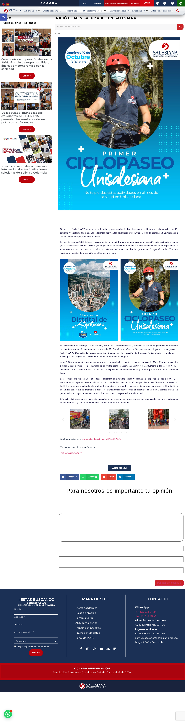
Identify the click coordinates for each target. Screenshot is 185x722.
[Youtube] (101, 649)
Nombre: (18, 609)
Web (61, 566)
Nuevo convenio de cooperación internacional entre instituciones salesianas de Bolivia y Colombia (24, 169)
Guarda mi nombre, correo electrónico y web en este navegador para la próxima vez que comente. (112, 577)
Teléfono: (18, 624)
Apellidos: (19, 617)
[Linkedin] (115, 649)
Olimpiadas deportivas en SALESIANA (101, 438)
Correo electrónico (69, 555)
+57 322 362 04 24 (146, 611)
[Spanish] (7, 4)
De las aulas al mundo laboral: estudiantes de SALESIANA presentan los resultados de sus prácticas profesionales (23, 117)
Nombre (64, 544)
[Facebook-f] (81, 649)
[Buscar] (180, 27)
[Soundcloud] (108, 649)
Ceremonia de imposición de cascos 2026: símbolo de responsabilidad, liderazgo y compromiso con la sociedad (26, 64)
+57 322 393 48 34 (145, 616)
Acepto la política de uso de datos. (33, 647)
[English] (4, 4)
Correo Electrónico (23, 632)
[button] (3, 17)
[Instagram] (88, 649)
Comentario (65, 512)
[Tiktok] (95, 649)
